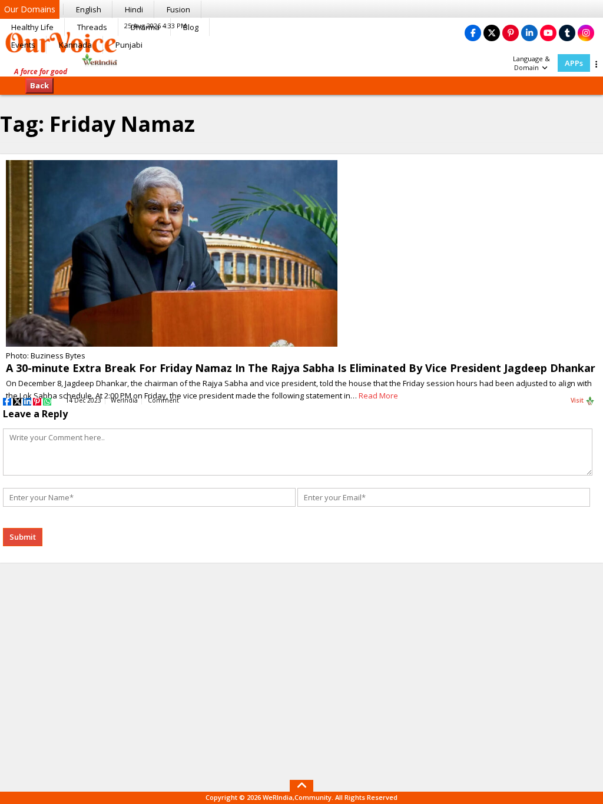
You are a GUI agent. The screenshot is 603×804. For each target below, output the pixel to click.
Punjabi (129, 44)
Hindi (134, 9)
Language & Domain (531, 63)
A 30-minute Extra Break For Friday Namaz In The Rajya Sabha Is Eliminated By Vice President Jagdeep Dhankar (300, 368)
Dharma (145, 27)
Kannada (75, 44)
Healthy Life (32, 27)
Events (23, 44)
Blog (190, 27)
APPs (574, 63)
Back (39, 85)
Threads (92, 27)
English (88, 9)
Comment (163, 400)
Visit (578, 400)
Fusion (178, 9)
